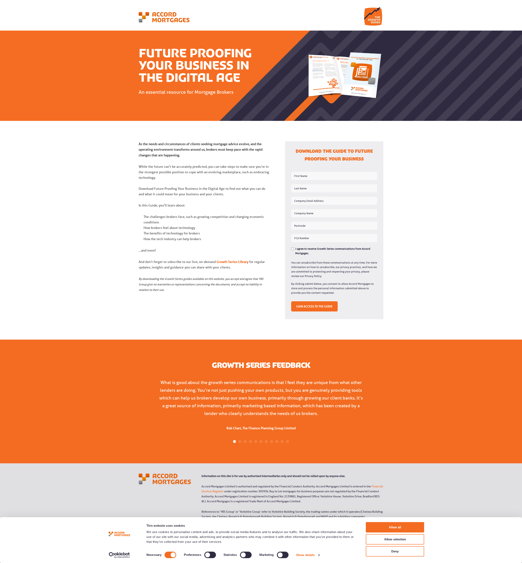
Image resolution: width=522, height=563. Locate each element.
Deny (395, 551)
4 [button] (250, 441)
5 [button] (255, 441)
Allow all (395, 527)
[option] (261, 408)
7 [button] (266, 441)
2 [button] (239, 441)
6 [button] (261, 441)
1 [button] (234, 441)
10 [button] (282, 441)
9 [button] (276, 441)
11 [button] (287, 441)
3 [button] (245, 441)
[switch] (205, 555)
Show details (305, 555)
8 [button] (271, 441)
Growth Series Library (232, 262)
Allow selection (395, 539)
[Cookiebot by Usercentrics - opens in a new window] (119, 555)
